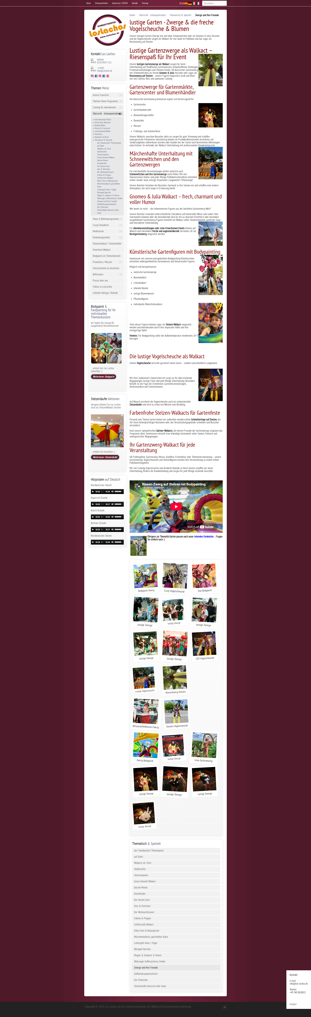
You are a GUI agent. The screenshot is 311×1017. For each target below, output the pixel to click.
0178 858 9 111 (104, 62)
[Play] (93, 491)
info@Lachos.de (104, 70)
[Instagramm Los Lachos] (92, 76)
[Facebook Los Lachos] (97, 76)
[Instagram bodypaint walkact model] (100, 76)
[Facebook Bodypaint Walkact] (104, 76)
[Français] (198, 3)
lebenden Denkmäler (204, 536)
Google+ (293, 1004)
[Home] (107, 30)
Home (132, 15)
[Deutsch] (190, 3)
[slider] (119, 491)
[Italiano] (194, 3)
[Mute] (112, 491)
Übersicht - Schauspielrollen (152, 15)
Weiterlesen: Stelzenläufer (105, 457)
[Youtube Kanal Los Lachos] (107, 76)
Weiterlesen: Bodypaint (103, 376)
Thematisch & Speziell (180, 15)
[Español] (186, 3)
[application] (107, 491)
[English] (181, 3)
